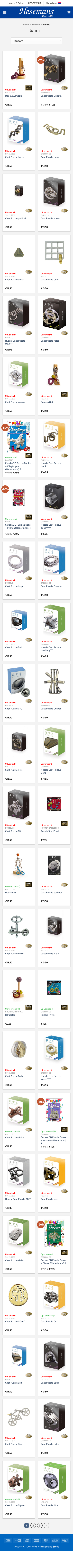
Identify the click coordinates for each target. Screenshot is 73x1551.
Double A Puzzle (13, 95)
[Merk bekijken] (28, 87)
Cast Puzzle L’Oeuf (14, 1321)
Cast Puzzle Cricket (51, 708)
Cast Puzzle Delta (14, 279)
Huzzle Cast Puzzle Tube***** (51, 526)
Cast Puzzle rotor (50, 340)
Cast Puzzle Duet (50, 279)
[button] (5, 12)
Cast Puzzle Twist (14, 1076)
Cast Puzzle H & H (50, 953)
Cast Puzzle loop (14, 586)
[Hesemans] (36, 12)
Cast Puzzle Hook (50, 157)
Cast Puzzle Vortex (50, 218)
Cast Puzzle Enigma (51, 95)
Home (26, 24)
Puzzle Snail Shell (50, 831)
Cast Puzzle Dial (13, 647)
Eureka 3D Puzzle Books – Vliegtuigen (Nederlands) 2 (18, 466)
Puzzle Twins (47, 1014)
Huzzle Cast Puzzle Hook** (51, 465)
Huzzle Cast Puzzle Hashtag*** (51, 649)
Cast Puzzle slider (14, 1260)
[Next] (46, 1525)
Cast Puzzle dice (49, 1505)
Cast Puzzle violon (14, 1137)
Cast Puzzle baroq (14, 157)
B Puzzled (10, 1014)
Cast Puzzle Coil (13, 1382)
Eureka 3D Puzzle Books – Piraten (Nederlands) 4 (18, 526)
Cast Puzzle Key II (14, 953)
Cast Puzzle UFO (13, 708)
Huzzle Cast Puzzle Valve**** (51, 1077)
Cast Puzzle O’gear (15, 1505)
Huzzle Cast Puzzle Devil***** (15, 342)
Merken (36, 24)
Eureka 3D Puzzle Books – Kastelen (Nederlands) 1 (53, 1140)
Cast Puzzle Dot (49, 1321)
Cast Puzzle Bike (13, 1443)
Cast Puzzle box (49, 1198)
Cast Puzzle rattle (50, 1443)
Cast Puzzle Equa (50, 1382)
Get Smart (10, 892)
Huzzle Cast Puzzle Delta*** (51, 771)
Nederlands (51, 3)
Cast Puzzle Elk (13, 831)
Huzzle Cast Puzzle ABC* (18, 1198)
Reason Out (47, 401)
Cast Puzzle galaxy (15, 401)
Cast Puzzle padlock (15, 218)
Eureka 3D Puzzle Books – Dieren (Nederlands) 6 (53, 1262)
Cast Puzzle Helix (14, 769)
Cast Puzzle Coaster (51, 586)
